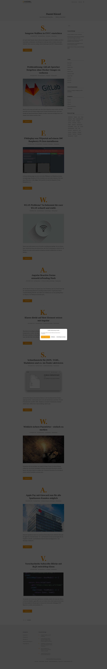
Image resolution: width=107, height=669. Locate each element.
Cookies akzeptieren (45, 336)
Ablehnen (53, 336)
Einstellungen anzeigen (61, 336)
